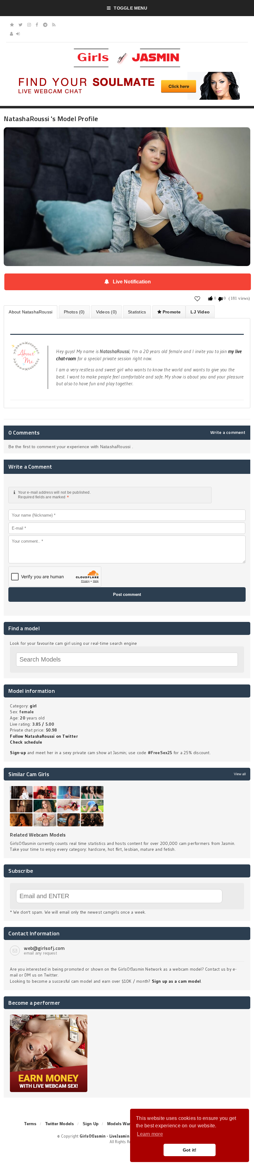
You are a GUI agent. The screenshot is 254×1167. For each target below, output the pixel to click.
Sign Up (91, 1123)
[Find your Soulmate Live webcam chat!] (127, 74)
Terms (30, 1123)
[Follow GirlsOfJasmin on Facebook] (37, 25)
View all (239, 774)
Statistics (137, 311)
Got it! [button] (190, 1149)
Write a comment (228, 432)
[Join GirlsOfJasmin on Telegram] (45, 25)
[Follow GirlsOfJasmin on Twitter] (21, 25)
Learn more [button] (150, 1134)
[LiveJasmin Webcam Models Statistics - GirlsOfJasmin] (127, 50)
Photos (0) (74, 311)
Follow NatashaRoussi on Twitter (44, 736)
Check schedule (26, 742)
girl (33, 706)
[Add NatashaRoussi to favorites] (197, 298)
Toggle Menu (130, 8)
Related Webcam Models (38, 834)
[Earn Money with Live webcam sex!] (48, 1016)
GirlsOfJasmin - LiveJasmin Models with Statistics (127, 1136)
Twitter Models (59, 1123)
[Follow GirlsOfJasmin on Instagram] (29, 25)
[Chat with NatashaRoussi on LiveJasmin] (127, 135)
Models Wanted (122, 1123)
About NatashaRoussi (30, 311)
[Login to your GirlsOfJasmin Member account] (18, 34)
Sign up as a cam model (176, 981)
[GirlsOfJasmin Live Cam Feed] (53, 25)
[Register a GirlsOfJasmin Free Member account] (11, 34)
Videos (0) (106, 311)
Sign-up (18, 752)
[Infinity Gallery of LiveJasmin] (12, 25)
